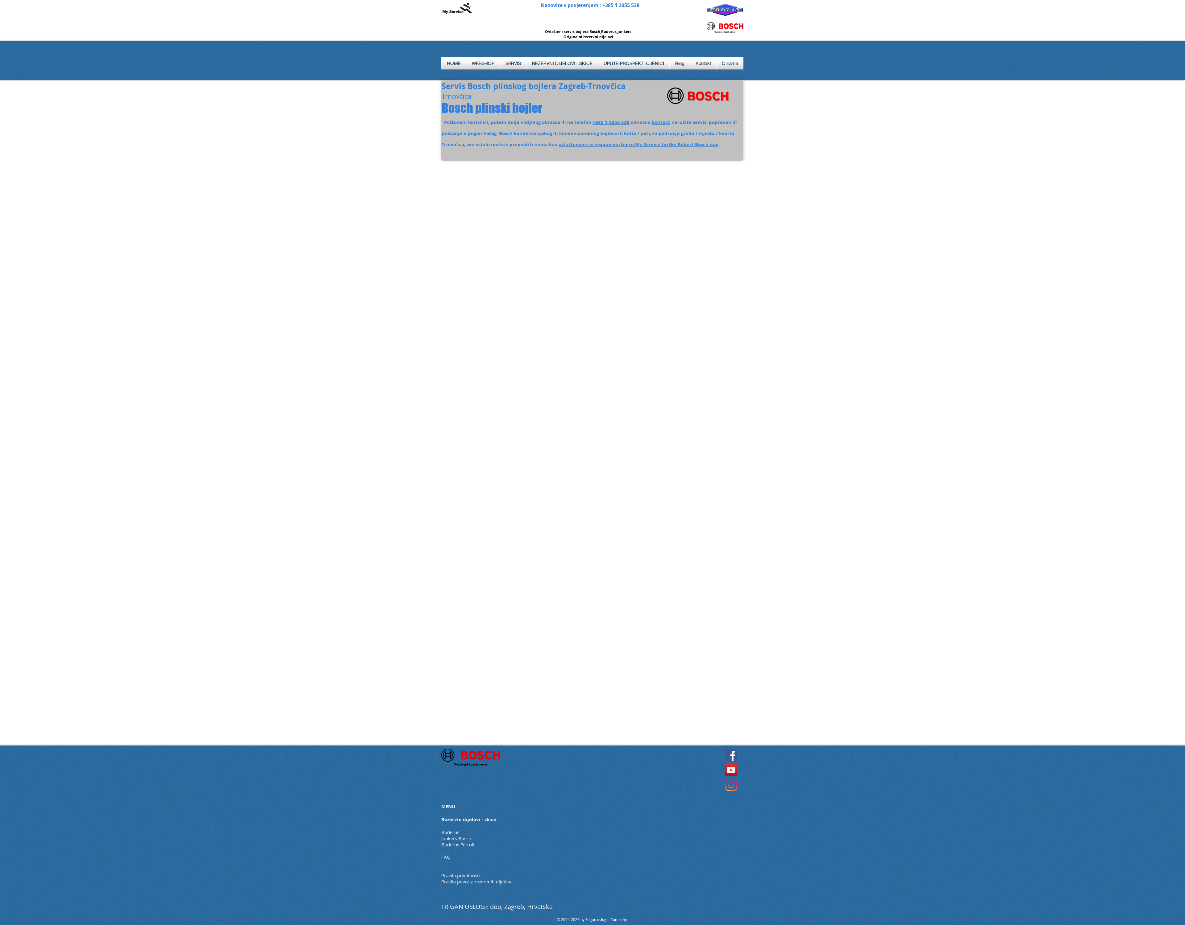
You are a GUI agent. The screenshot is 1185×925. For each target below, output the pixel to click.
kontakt (661, 122)
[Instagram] (731, 785)
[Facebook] (731, 755)
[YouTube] (731, 770)
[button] (513, 63)
